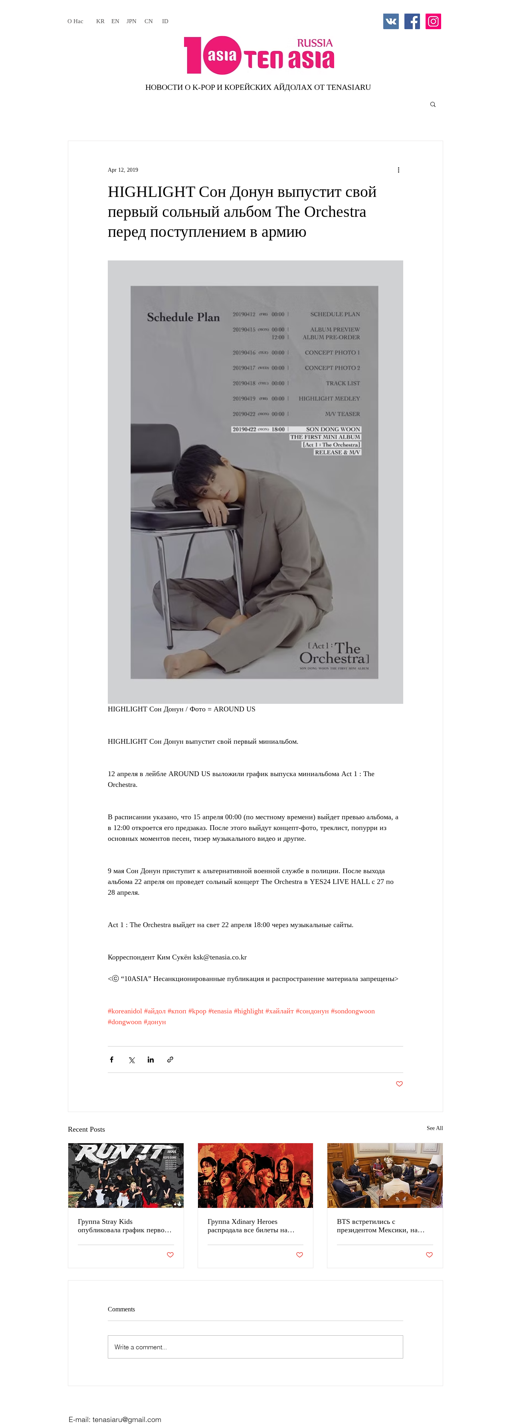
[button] (433, 104)
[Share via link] (170, 1059)
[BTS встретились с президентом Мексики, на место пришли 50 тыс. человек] (385, 1175)
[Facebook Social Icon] (412, 21)
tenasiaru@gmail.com (127, 1419)
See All (435, 1128)
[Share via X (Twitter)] (131, 1059)
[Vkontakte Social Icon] (391, 21)
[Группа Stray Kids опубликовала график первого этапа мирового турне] (126, 1175)
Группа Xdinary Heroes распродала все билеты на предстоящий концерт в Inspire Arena (255, 1225)
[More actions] (398, 170)
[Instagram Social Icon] (433, 21)
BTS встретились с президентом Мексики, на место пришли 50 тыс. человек (384, 1225)
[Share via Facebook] (111, 1059)
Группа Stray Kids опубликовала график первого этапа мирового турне (124, 1225)
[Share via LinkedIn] (150, 1059)
